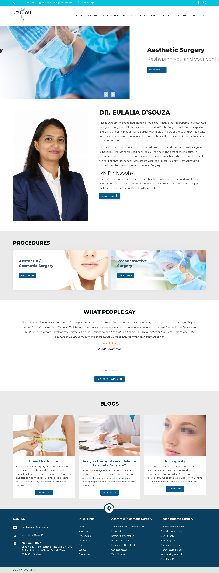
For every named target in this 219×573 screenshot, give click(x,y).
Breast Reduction (120, 540)
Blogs (144, 15)
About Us (91, 15)
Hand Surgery (167, 540)
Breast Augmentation (122, 536)
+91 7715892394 (25, 2)
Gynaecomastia (119, 549)
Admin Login (87, 2)
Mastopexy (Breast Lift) (123, 545)
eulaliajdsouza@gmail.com (57, 2)
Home (79, 15)
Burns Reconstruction (171, 531)
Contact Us (197, 15)
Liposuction (117, 531)
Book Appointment (175, 15)
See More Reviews (108, 378)
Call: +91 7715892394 (32, 535)
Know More (26, 69)
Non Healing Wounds (171, 554)
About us (83, 531)
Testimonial (129, 15)
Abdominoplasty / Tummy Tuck (127, 526)
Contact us (84, 554)
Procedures (108, 15)
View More (108, 195)
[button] (102, 370)
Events (155, 15)
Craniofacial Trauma (170, 545)
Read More (27, 275)
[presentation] (106, 94)
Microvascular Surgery (171, 549)
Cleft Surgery (167, 536)
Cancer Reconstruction (172, 526)
